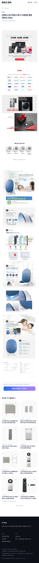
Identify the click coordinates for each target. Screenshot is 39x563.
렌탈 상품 (30, 2)
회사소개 (17, 536)
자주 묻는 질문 (5, 536)
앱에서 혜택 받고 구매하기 (19, 388)
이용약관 (4, 539)
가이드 (35, 2)
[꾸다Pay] (7, 2)
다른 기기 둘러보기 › (19, 505)
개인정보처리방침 (6, 541)
